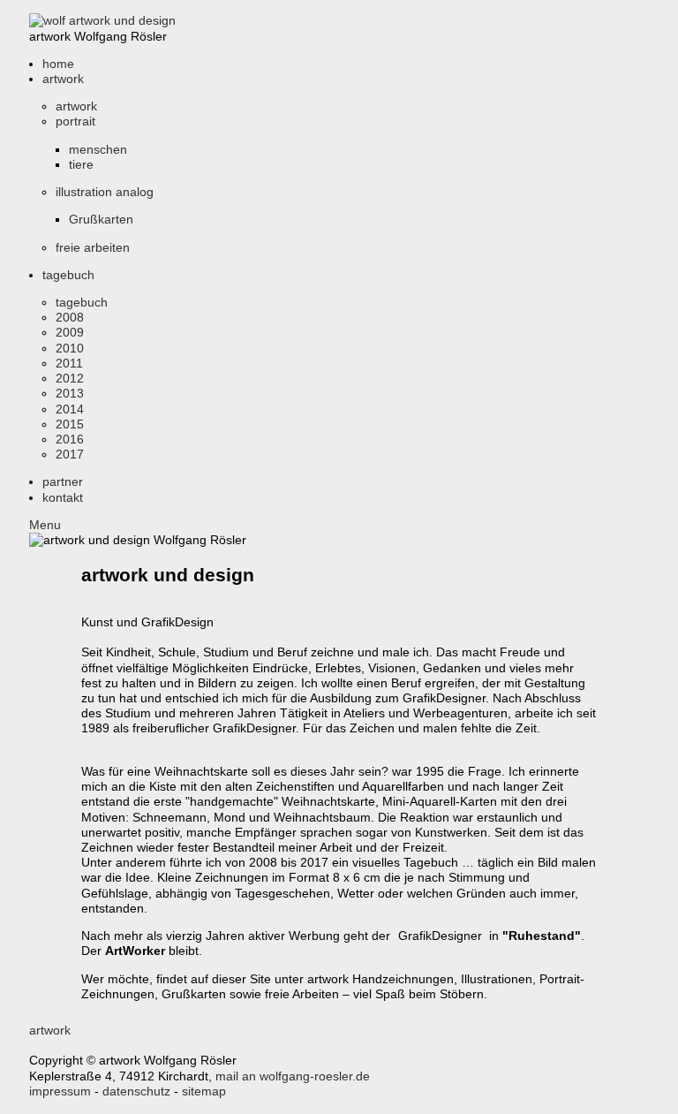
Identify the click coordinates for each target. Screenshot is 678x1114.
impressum (60, 1091)
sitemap (204, 1091)
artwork (50, 1030)
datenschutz (136, 1091)
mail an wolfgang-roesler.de (292, 1076)
